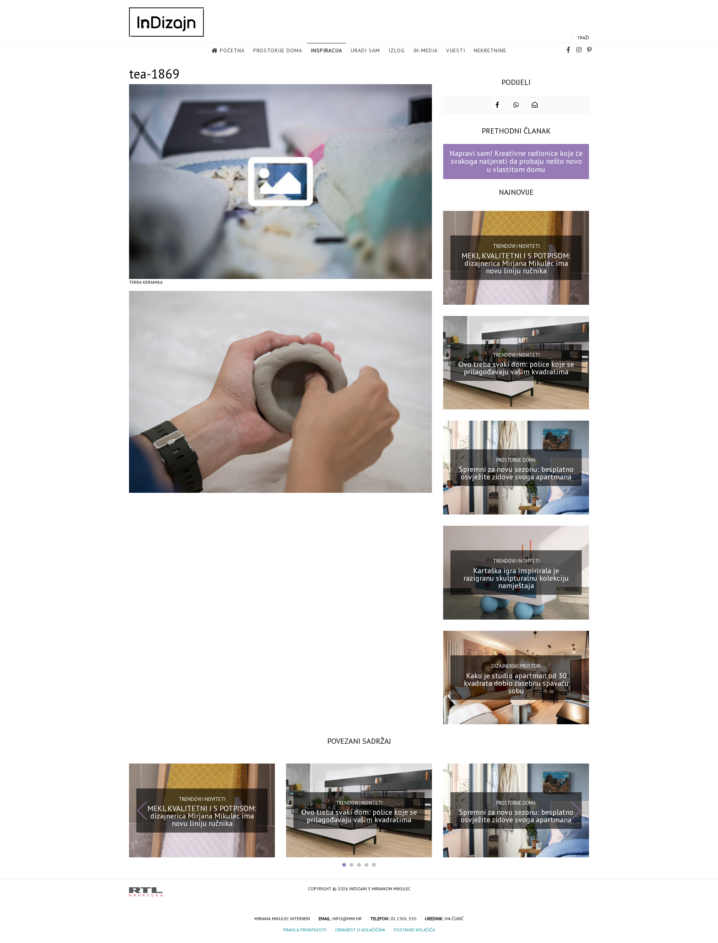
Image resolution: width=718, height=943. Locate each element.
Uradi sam (365, 50)
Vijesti (455, 50)
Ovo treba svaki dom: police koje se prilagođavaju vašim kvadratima (516, 368)
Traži (583, 37)
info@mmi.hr (347, 918)
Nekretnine (490, 50)
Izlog (397, 50)
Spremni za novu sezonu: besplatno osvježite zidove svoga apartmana (516, 473)
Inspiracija (326, 50)
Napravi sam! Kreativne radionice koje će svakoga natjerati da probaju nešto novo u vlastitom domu (516, 161)
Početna (232, 50)
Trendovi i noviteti (516, 246)
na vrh (581, 889)
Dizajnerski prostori (516, 666)
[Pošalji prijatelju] (534, 104)
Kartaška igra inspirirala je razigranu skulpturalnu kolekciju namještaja (516, 578)
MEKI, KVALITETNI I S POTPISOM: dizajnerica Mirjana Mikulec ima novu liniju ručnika (516, 263)
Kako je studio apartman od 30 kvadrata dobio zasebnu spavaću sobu (516, 682)
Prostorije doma (277, 50)
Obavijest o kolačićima (360, 930)
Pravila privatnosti (304, 930)
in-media (425, 50)
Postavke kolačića (414, 930)
